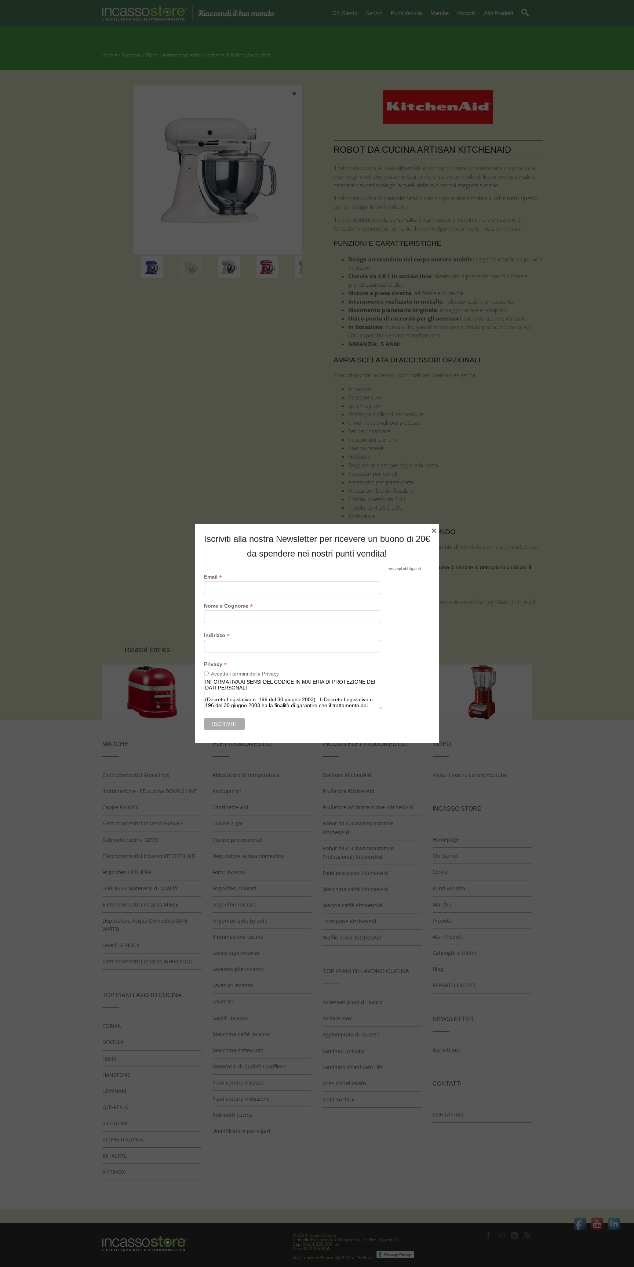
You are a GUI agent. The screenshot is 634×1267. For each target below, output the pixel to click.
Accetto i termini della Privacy (245, 674)
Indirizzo (217, 635)
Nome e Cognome (228, 605)
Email (213, 576)
